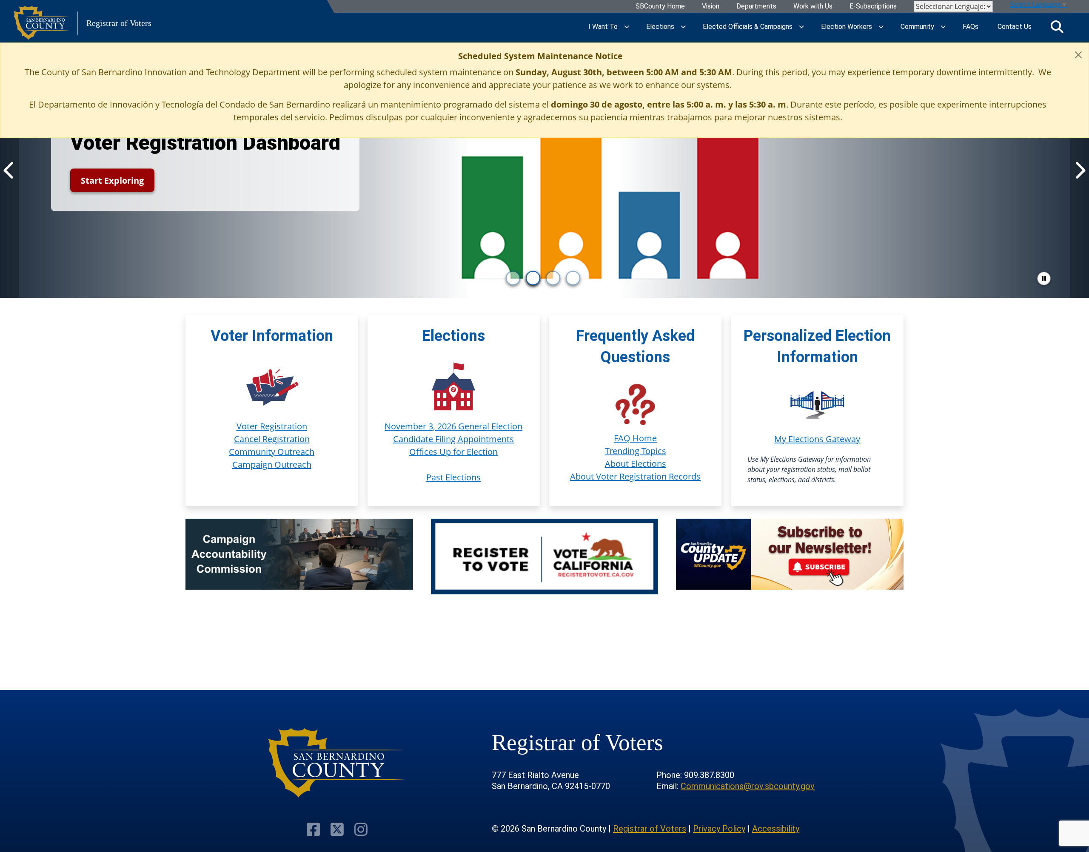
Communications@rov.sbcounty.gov (748, 786)
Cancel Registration (272, 439)
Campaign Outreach (271, 464)
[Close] (1078, 55)
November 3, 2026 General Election (453, 426)
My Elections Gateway (817, 439)
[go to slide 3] (553, 278)
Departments (756, 6)
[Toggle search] (1057, 26)
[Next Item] (1079, 170)
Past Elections (453, 477)
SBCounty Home (660, 6)
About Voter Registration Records (635, 476)
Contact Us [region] (1015, 27)
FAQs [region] (970, 27)
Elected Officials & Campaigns (748, 27)
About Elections (635, 463)
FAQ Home (635, 438)
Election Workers (846, 27)
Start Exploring (112, 180)
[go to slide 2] (533, 278)
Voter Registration (272, 426)
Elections (660, 27)
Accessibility (775, 829)
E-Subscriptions (873, 6)
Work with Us (812, 6)
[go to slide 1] (513, 278)
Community (917, 27)
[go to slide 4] (573, 278)
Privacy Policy (719, 829)
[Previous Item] (9, 170)
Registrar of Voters (649, 829)
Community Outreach (271, 451)
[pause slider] (1044, 278)
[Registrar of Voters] (337, 763)
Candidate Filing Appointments (453, 439)
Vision (710, 6)
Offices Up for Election (453, 451)
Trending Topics (635, 451)
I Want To (603, 27)
